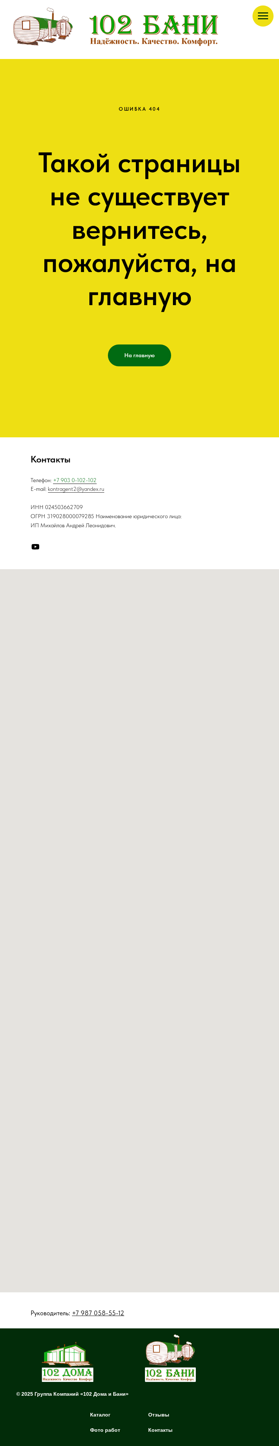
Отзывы (158, 1415)
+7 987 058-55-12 (98, 1313)
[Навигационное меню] (263, 16)
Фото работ (105, 1430)
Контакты (160, 1430)
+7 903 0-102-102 (75, 480)
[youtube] (35, 546)
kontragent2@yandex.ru (76, 488)
